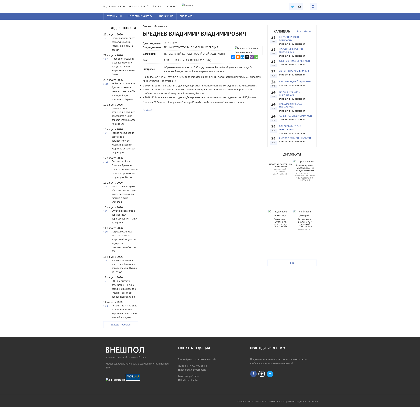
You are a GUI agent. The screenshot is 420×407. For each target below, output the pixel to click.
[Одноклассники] (238, 57)
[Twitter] (292, 6)
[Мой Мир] (242, 57)
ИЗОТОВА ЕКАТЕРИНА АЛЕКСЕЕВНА (281, 166)
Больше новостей (121, 324)
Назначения (166, 16)
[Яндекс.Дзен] (299, 6)
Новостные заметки (140, 16)
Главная (147, 26)
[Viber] (252, 57)
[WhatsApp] (256, 57)
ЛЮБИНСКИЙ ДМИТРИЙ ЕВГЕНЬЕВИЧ (305, 225)
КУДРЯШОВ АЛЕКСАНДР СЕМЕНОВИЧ (280, 225)
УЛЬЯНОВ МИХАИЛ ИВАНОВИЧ (295, 61)
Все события (304, 31)
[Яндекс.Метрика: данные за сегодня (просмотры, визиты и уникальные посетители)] (115, 380)
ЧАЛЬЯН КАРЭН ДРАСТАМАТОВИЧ (296, 116)
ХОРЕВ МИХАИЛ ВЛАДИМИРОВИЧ (305, 170)
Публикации (114, 16)
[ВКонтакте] (233, 57)
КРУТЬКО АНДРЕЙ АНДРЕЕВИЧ (295, 81)
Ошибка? (147, 110)
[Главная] (187, 5)
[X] (247, 57)
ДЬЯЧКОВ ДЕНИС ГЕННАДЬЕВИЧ (295, 138)
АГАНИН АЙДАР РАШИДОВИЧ (294, 71)
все (292, 263)
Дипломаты (187, 16)
